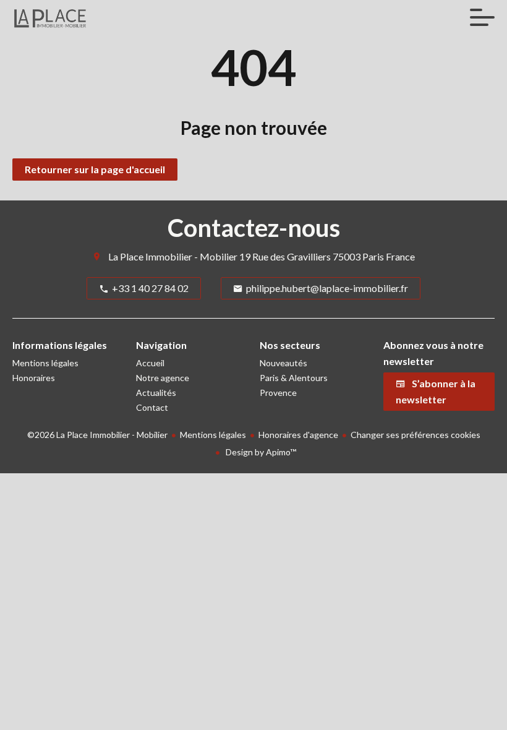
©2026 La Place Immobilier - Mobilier (97, 434)
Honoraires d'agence (298, 434)
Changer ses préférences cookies (415, 434)
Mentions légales (213, 434)
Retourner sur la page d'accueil (95, 169)
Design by (260, 452)
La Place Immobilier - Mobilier (172, 256)
